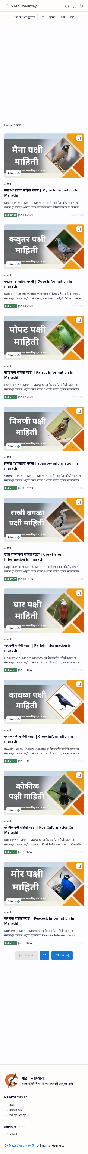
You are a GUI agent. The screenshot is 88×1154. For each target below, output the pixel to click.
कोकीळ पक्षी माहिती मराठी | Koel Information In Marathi (38, 830)
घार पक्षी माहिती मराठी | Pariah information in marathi (38, 648)
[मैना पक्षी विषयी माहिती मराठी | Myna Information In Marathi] (44, 155)
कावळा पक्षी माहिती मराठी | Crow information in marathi (38, 739)
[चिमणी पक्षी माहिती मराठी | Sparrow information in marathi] (44, 429)
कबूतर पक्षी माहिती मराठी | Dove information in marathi (38, 284)
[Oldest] (62, 955)
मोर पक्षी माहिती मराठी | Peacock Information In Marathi (39, 921)
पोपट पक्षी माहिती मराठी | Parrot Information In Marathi (38, 375)
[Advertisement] (44, 71)
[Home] (44, 955)
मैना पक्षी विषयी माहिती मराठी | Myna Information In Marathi (41, 193)
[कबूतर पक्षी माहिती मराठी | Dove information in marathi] (44, 246)
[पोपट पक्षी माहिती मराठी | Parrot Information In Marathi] (44, 338)
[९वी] (42, 17)
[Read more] (77, 215)
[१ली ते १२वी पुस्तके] (24, 17)
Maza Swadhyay (24, 6)
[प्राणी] (52, 17)
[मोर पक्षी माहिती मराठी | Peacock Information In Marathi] (44, 884)
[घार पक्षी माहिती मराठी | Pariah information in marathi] (44, 610)
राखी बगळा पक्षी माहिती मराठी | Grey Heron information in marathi (33, 557)
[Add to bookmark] (79, 138)
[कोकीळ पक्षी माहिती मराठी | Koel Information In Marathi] (44, 793)
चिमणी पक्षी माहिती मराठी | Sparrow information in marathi (41, 466)
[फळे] (72, 17)
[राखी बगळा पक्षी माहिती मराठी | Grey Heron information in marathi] (44, 520)
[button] (6, 6)
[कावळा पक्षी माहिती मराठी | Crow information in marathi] (44, 702)
